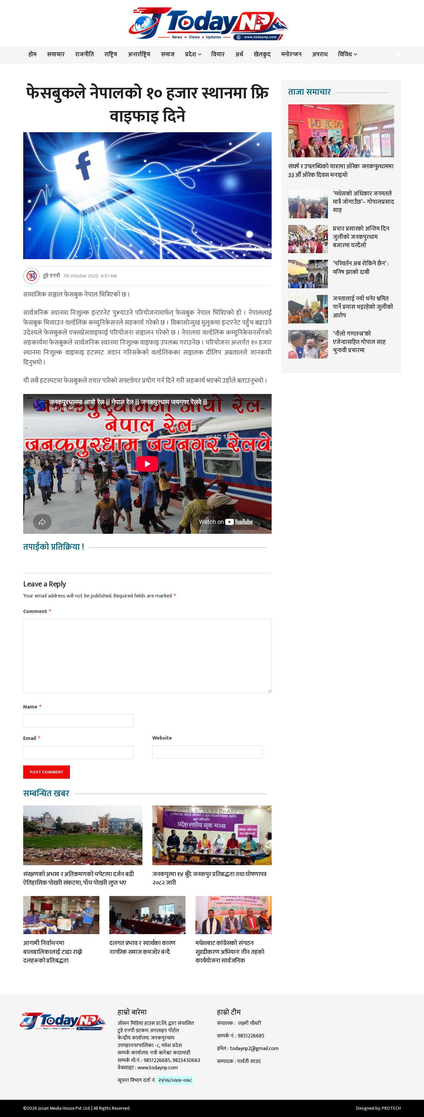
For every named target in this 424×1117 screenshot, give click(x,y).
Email (32, 738)
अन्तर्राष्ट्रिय (139, 55)
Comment (37, 611)
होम (32, 55)
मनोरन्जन (291, 55)
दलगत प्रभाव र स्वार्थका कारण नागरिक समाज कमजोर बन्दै (142, 947)
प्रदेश (190, 55)
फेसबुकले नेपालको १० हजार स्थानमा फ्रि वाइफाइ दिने (147, 105)
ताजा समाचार (309, 92)
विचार (218, 55)
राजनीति (84, 55)
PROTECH (391, 1108)
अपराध (320, 55)
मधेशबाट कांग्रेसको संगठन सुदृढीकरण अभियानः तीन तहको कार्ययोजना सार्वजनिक (229, 952)
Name (32, 706)
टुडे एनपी (51, 276)
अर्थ (239, 55)
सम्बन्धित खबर (46, 794)
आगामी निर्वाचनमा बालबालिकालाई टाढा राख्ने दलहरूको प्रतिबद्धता (52, 952)
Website (162, 738)
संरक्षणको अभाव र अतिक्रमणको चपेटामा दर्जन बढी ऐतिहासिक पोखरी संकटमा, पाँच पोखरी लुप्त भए (78, 878)
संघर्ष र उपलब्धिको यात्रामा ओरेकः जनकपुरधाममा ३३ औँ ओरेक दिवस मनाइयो (341, 171)
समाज (168, 55)
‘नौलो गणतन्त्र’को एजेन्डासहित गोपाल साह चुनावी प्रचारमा (359, 342)
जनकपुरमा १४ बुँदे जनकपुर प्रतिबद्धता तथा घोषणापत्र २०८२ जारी (209, 878)
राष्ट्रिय (110, 55)
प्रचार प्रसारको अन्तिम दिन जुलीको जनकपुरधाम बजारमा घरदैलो (361, 237)
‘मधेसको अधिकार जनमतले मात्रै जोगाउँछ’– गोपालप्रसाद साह (363, 202)
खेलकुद (262, 55)
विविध (345, 55)
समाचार (56, 55)
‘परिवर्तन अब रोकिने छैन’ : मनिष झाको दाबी (361, 268)
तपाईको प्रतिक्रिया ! (53, 547)
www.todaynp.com (157, 1067)
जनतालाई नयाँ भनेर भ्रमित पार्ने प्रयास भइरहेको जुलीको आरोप (363, 307)
